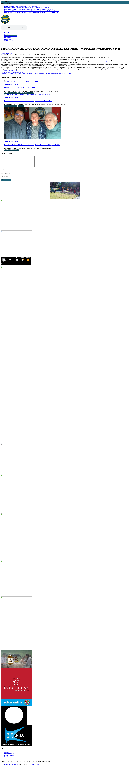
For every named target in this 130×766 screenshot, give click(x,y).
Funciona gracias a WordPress (9, 764)
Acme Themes (35, 764)
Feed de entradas (9, 753)
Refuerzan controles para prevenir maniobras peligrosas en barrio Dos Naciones (26, 7)
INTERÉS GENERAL (10, 36)
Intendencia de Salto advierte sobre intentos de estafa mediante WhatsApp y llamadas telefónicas (31, 12)
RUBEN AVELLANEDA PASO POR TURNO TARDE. (20, 6)
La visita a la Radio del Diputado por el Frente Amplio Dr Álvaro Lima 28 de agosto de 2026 (30, 9)
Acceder (6, 752)
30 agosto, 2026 (9, 84)
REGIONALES (8, 37)
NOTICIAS (18, 70)
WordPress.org (8, 757)
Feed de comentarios (10, 755)
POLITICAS (8, 32)
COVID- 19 (7, 34)
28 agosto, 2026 (9, 97)
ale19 (10, 53)
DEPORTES (7, 39)
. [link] (105, 61)
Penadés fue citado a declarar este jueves (12, 72)
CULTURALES (9, 40)
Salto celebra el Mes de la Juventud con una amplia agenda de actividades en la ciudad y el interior (31, 11)
